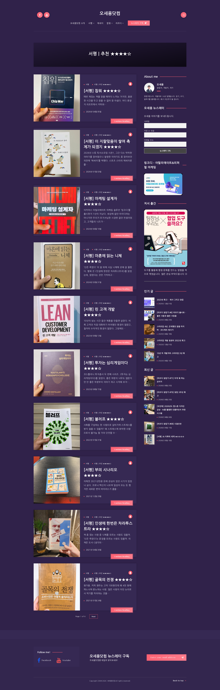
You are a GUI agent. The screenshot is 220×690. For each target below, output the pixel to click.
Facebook (46, 660)
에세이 (100, 23)
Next (93, 616)
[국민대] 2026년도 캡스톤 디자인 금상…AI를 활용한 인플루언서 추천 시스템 (171, 409)
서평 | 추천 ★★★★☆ (102, 84)
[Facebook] (40, 15)
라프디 (119, 23)
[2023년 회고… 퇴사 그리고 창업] (149, 302)
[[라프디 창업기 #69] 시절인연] (149, 427)
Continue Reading (121, 121)
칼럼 (109, 23)
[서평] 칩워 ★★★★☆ (102, 91)
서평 (90, 23)
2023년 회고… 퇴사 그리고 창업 (170, 300)
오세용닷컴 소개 (77, 23)
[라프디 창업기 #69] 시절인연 (169, 424)
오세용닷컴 (110, 13)
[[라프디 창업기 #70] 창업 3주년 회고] (149, 395)
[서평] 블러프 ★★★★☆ (104, 419)
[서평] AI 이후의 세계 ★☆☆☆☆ (170, 436)
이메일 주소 (149, 140)
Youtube (66, 660)
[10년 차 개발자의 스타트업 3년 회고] (149, 356)
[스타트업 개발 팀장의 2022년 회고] (149, 343)
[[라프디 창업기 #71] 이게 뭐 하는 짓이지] (149, 381)
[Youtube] (47, 15)
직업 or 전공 (149, 131)
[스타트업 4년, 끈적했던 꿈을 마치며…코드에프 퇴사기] (149, 329)
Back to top (178, 680)
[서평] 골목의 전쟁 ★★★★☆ (108, 579)
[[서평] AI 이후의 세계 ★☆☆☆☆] (149, 439)
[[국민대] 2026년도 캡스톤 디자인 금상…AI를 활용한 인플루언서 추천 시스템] (149, 409)
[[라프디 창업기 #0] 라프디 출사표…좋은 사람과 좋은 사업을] (149, 315)
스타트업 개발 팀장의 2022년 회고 (171, 340)
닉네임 (146, 121)
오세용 (160, 84)
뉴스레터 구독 (137, 23)
